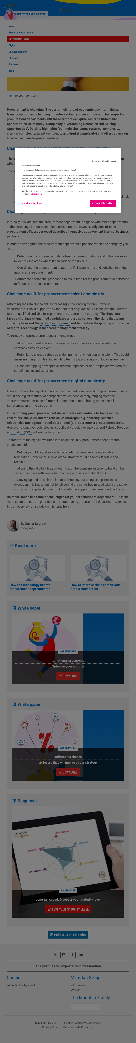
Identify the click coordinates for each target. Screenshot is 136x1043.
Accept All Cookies (103, 203)
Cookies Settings (32, 203)
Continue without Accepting (105, 161)
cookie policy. (36, 194)
